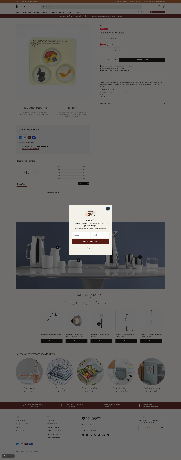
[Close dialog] (108, 208)
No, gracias (90, 248)
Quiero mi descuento (90, 241)
